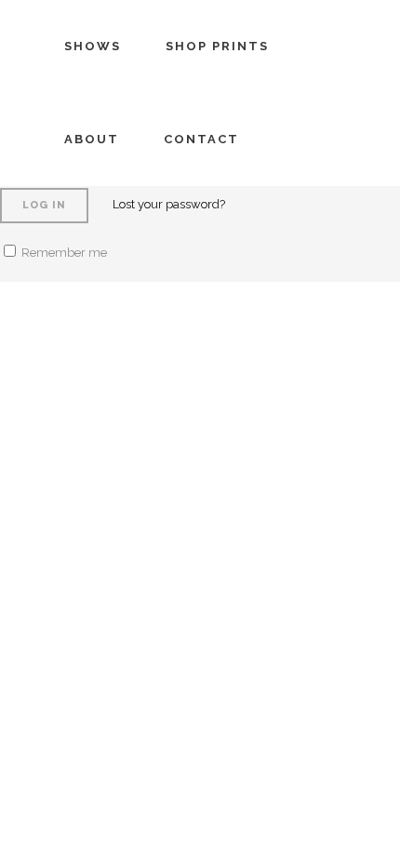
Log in (44, 205)
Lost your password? (169, 204)
